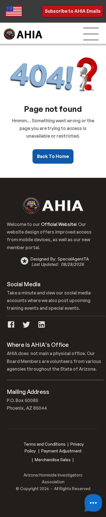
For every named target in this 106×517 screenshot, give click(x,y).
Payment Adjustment (61, 450)
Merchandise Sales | (54, 459)
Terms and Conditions (44, 444)
